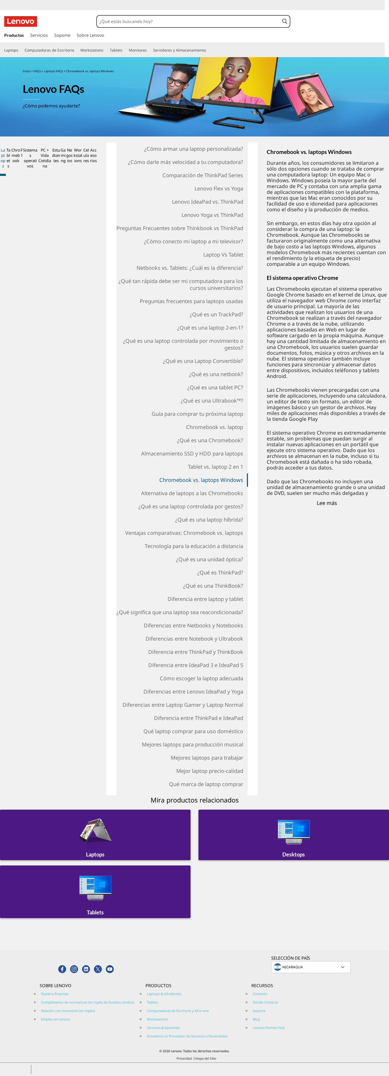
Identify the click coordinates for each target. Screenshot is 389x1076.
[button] (285, 21)
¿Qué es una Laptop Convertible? (203, 360)
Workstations (78, 155)
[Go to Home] (20, 21)
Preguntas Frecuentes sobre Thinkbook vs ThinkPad (179, 228)
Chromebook (15, 155)
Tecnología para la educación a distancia (194, 546)
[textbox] (311, 967)
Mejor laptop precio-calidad (209, 770)
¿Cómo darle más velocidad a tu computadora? (185, 162)
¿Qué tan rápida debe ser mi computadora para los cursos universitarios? (181, 284)
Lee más (327, 503)
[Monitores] (149, 50)
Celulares (86, 155)
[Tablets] (124, 50)
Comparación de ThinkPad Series (202, 175)
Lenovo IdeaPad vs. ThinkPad (207, 201)
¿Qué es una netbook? (216, 374)
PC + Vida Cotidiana (44, 157)
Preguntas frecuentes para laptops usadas (191, 301)
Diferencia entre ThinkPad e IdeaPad (198, 718)
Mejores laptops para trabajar (207, 757)
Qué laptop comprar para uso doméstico (193, 731)
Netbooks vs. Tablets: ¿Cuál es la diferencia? (190, 267)
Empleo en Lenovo (55, 1019)
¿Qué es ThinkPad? (220, 572)
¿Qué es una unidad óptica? (209, 559)
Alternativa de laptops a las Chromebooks (192, 493)
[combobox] (188, 21)
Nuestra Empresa (54, 993)
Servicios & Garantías (163, 1027)
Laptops (3, 157)
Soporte (259, 1010)
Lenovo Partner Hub (269, 1027)
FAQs (38, 71)
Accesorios (93, 155)
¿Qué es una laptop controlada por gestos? (190, 506)
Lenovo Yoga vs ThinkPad (212, 214)
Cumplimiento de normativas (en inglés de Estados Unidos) (87, 1002)
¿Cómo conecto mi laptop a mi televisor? (193, 241)
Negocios (69, 155)
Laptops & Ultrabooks (164, 993)
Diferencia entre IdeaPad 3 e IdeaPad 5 (195, 665)
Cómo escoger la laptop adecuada (201, 678)
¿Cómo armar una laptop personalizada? (193, 148)
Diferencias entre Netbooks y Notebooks (193, 625)
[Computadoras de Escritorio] (76, 50)
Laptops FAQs (54, 71)
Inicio (26, 71)
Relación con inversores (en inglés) (68, 1010)
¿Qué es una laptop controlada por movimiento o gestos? (183, 344)
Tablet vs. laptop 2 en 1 (215, 466)
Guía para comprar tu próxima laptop (197, 413)
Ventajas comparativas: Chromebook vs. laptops (184, 532)
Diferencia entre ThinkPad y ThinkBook (195, 651)
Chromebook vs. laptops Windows (201, 480)
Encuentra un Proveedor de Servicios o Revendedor (187, 1036)
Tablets (8, 157)
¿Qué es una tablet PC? (215, 387)
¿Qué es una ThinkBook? (213, 585)
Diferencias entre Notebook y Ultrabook (194, 638)
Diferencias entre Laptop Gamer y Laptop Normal (183, 704)
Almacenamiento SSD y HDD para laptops (192, 453)
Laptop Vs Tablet (223, 254)
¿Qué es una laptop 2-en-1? (210, 327)
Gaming (63, 155)
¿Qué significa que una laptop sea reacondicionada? (179, 612)
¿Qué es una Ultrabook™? (212, 400)
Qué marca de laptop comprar (206, 784)
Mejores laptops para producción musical (192, 744)
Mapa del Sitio (205, 1058)
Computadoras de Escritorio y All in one (178, 1010)
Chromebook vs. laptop (214, 427)
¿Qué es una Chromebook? (210, 440)
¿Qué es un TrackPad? (216, 314)
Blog (256, 1019)
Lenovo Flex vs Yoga (219, 188)
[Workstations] (105, 50)
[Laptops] (20, 50)
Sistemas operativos (30, 157)
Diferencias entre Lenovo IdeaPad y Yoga (193, 691)
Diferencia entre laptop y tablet (205, 599)
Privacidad (184, 1058)
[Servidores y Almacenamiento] (208, 50)
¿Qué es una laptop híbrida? (209, 519)
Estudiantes (56, 155)
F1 (22, 152)
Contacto (260, 993)
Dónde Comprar (265, 1002)
